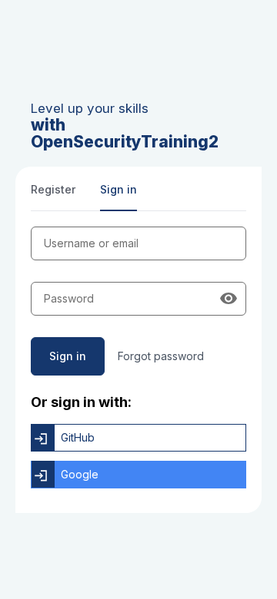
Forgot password (161, 355)
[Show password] (228, 299)
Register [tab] (53, 189)
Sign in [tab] (118, 189)
